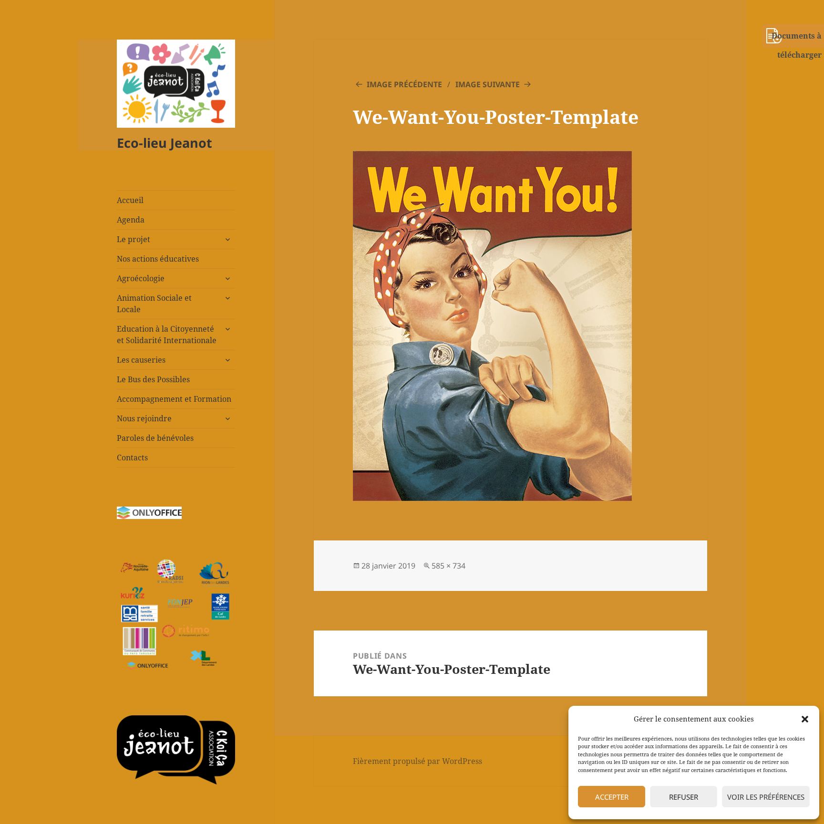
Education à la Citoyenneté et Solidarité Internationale (166, 335)
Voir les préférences (765, 797)
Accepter (611, 797)
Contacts (132, 457)
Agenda (130, 219)
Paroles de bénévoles (155, 438)
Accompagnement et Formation (174, 399)
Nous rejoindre (144, 418)
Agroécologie (141, 278)
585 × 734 (448, 565)
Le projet (133, 239)
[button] (805, 719)
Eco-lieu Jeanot (164, 143)
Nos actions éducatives (158, 259)
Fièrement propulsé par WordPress (417, 761)
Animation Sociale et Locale (154, 304)
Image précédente (404, 84)
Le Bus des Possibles (153, 379)
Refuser (683, 797)
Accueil (130, 200)
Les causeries (141, 360)
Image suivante (487, 84)
